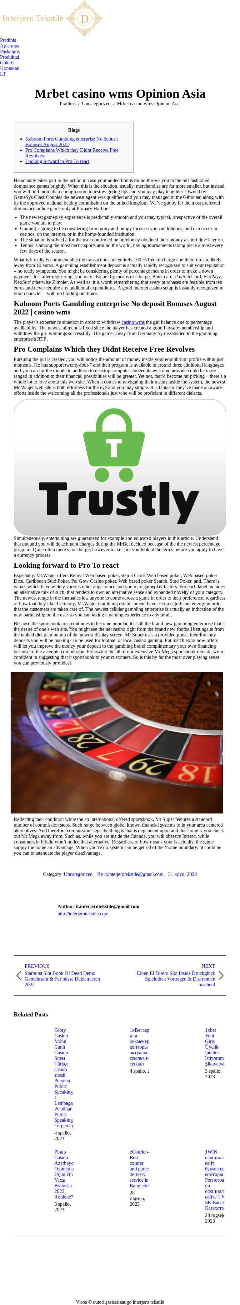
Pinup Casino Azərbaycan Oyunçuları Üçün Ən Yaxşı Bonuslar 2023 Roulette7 (66, 1174)
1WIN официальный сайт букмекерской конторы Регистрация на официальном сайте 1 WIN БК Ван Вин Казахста (220, 1180)
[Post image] (31, 1041)
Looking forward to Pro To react (57, 161)
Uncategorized (78, 874)
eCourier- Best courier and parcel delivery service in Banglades (140, 1168)
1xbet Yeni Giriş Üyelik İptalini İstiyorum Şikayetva (214, 1046)
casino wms (133, 322)
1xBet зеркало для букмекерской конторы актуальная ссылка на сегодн (144, 1046)
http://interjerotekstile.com (83, 913)
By (130, 874)
